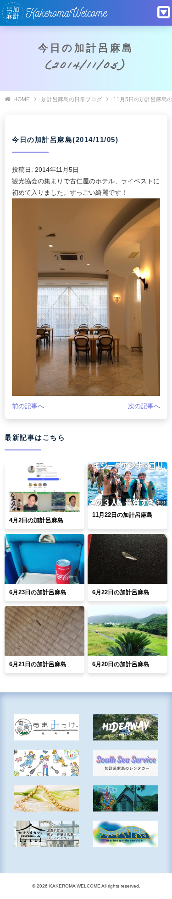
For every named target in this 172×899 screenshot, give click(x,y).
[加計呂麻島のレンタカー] (125, 763)
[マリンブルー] (125, 798)
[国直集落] (46, 763)
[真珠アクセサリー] (46, 798)
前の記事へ (28, 406)
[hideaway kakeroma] (125, 727)
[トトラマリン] (125, 834)
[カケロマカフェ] (46, 834)
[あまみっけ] (46, 727)
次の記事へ (144, 406)
